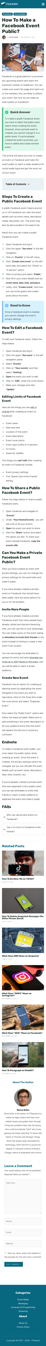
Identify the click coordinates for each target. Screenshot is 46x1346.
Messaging (23, 1303)
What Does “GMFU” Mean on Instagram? (16, 994)
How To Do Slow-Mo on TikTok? (18, 879)
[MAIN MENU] (43, 4)
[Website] (23, 1244)
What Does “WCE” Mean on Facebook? (22, 1033)
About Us (23, 1323)
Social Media (20, 14)
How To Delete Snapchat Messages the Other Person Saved (23, 917)
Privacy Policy (23, 1327)
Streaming (23, 1311)
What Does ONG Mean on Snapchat (20, 956)
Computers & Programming (23, 1307)
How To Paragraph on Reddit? (18, 1070)
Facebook (7, 14)
